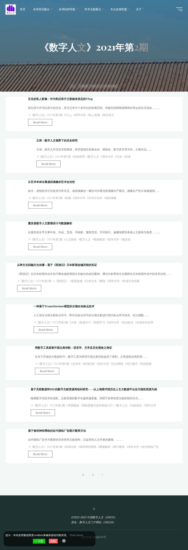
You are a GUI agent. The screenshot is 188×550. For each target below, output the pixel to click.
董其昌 (126, 239)
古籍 (74, 322)
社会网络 (117, 364)
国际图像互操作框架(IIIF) (97, 405)
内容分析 (71, 447)
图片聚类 (119, 447)
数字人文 (93, 156)
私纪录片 (108, 115)
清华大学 (80, 115)
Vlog (69, 115)
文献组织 (136, 405)
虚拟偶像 (110, 198)
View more (76, 535)
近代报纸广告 (150, 447)
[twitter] (94, 509)
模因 (102, 281)
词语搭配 (146, 364)
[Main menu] (179, 9)
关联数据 (73, 405)
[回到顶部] (173, 535)
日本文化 (91, 281)
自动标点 (127, 322)
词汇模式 (132, 364)
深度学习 (99, 322)
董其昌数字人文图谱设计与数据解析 (50, 223)
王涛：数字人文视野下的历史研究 (57, 140)
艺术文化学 (95, 198)
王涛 (119, 156)
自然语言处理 (145, 322)
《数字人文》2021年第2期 (46, 115)
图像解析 (105, 447)
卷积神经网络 (88, 447)
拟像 (68, 198)
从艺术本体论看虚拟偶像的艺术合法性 (51, 182)
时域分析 (89, 364)
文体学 (77, 364)
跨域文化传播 (131, 281)
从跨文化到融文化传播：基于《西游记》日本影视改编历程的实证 (57, 265)
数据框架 (99, 239)
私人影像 (94, 115)
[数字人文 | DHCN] (11, 9)
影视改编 (77, 281)
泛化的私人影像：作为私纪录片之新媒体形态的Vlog (60, 99)
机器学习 (85, 322)
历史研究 (79, 156)
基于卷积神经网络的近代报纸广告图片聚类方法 (57, 430)
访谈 (128, 156)
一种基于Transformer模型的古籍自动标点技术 (64, 306)
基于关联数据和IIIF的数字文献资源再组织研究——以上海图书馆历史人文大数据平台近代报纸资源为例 (94, 389)
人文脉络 (71, 239)
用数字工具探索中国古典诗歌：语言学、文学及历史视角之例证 (73, 347)
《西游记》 (61, 281)
